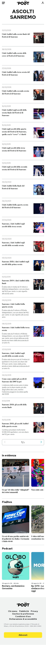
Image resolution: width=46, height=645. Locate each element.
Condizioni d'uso (23, 616)
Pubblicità (24, 611)
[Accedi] (42, 2)
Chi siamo (12, 611)
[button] (5, 442)
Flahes (7, 502)
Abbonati (23, 635)
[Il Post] (22, 3)
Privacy (34, 611)
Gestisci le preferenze (23, 613)
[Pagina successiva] (41, 442)
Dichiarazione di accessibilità (23, 619)
